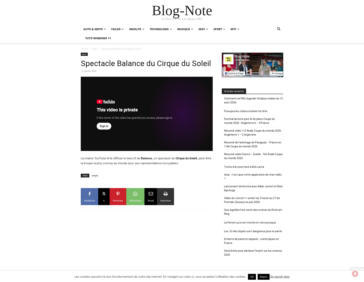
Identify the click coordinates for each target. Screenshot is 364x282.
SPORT (217, 29)
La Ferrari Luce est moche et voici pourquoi (250, 222)
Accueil (84, 48)
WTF (233, 29)
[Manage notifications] (355, 274)
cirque (95, 175)
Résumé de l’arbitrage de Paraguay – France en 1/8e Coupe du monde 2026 (252, 144)
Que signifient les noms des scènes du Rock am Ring (253, 211)
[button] (278, 29)
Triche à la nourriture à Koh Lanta (244, 166)
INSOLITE (135, 29)
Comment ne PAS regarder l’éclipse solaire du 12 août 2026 (253, 100)
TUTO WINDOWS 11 (98, 38)
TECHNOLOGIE (159, 29)
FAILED (116, 29)
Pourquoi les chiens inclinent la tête (245, 111)
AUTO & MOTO (93, 29)
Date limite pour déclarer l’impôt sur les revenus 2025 (253, 252)
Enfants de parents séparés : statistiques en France (251, 241)
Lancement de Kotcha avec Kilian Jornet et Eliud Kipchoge (253, 188)
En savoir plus (279, 276)
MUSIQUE (183, 29)
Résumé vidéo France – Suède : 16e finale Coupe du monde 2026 (253, 156)
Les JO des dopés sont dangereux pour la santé (253, 231)
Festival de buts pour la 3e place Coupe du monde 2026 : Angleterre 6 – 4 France (249, 120)
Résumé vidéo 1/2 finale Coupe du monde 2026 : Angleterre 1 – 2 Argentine (253, 132)
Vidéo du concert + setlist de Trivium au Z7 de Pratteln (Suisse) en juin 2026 (252, 200)
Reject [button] (263, 276)
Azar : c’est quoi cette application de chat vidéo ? (253, 176)
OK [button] (252, 276)
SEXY (201, 29)
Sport (95, 48)
